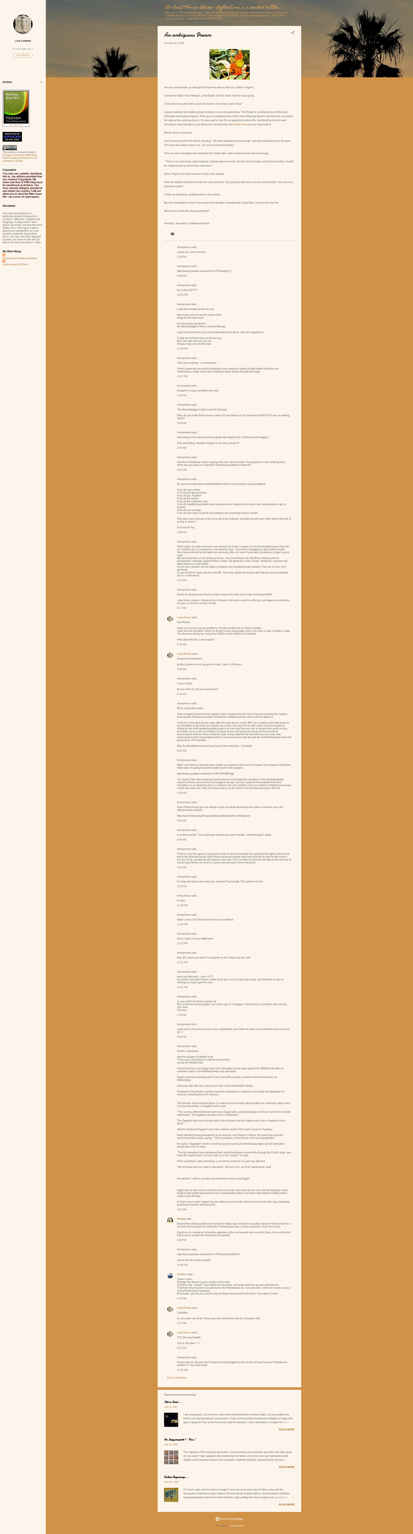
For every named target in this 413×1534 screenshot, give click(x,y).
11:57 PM (182, 376)
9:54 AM (181, 867)
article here (240, 124)
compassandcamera (237, 1526)
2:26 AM (181, 395)
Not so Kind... (172, 1402)
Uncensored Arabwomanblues (20, 258)
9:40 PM (181, 1240)
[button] (293, 33)
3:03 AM (181, 423)
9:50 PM (181, 275)
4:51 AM (181, 580)
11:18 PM (182, 905)
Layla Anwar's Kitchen (15, 264)
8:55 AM (181, 750)
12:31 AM (182, 987)
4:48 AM (181, 532)
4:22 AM (181, 1209)
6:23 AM (181, 1298)
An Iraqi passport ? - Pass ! (179, 1440)
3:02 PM (181, 886)
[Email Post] (172, 235)
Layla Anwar (184, 617)
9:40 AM (181, 820)
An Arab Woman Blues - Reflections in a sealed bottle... (223, 8)
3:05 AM (181, 448)
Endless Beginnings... (176, 1477)
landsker (182, 1274)
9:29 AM (181, 793)
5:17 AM (181, 608)
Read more (287, 1429)
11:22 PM (182, 943)
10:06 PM (182, 1265)
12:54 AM (182, 1370)
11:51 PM (182, 962)
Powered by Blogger (231, 1519)
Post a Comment (176, 1377)
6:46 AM (181, 694)
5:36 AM (181, 669)
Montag (181, 1218)
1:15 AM (181, 1015)
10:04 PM (182, 294)
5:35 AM (181, 644)
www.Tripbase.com (16, 125)
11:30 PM (182, 348)
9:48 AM (181, 839)
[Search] (299, 9)
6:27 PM (181, 1323)
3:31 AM (181, 469)
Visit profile (23, 55)
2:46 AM (181, 1036)
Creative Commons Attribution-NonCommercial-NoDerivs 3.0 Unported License (20, 158)
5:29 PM (181, 256)
